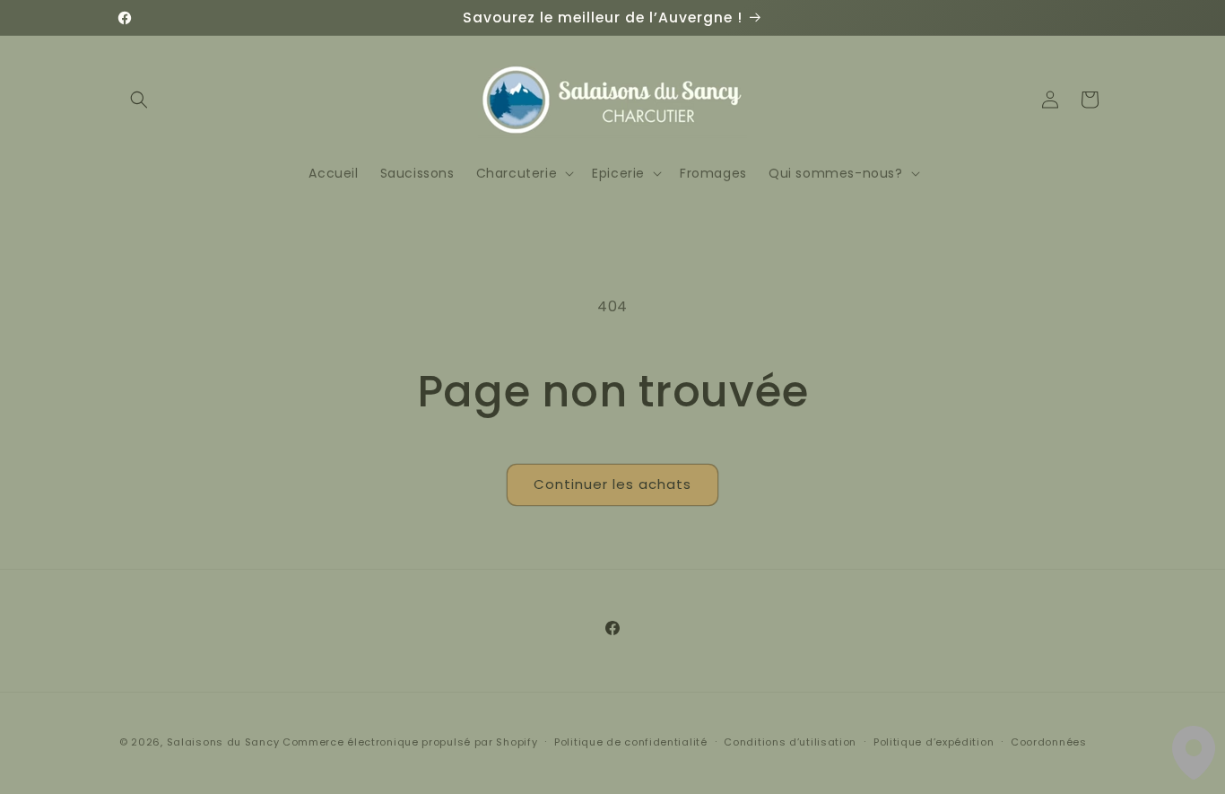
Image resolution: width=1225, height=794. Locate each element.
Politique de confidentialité (631, 742)
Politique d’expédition (933, 742)
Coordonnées (1049, 742)
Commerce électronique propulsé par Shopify (409, 742)
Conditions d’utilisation (790, 742)
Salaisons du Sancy (223, 742)
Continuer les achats (612, 484)
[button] (139, 99)
